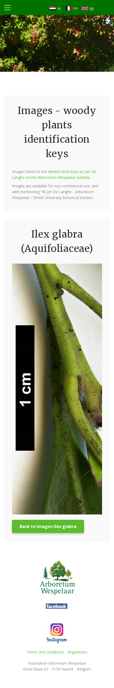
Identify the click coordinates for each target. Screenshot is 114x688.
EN (92, 8)
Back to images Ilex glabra (48, 526)
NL (59, 8)
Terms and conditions (45, 652)
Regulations (77, 652)
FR (75, 8)
